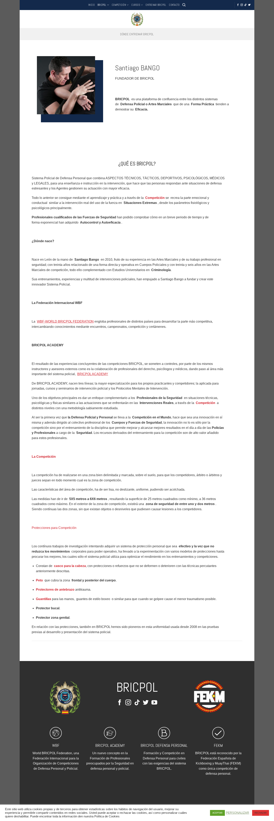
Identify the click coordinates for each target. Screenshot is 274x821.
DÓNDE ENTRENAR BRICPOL (137, 34)
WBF (55, 745)
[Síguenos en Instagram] (242, 5)
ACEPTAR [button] (217, 813)
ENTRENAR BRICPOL (156, 5)
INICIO (91, 5)
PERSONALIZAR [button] (237, 812)
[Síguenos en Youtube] (154, 703)
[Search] (184, 5)
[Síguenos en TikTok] (245, 5)
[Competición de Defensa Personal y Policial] (137, 19)
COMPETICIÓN (119, 5)
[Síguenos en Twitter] (249, 5)
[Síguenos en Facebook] (238, 5)
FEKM (218, 745)
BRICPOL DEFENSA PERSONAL (164, 745)
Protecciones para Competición (54, 527)
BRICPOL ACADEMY (110, 745)
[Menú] (26, 19)
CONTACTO (174, 5)
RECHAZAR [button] (261, 813)
